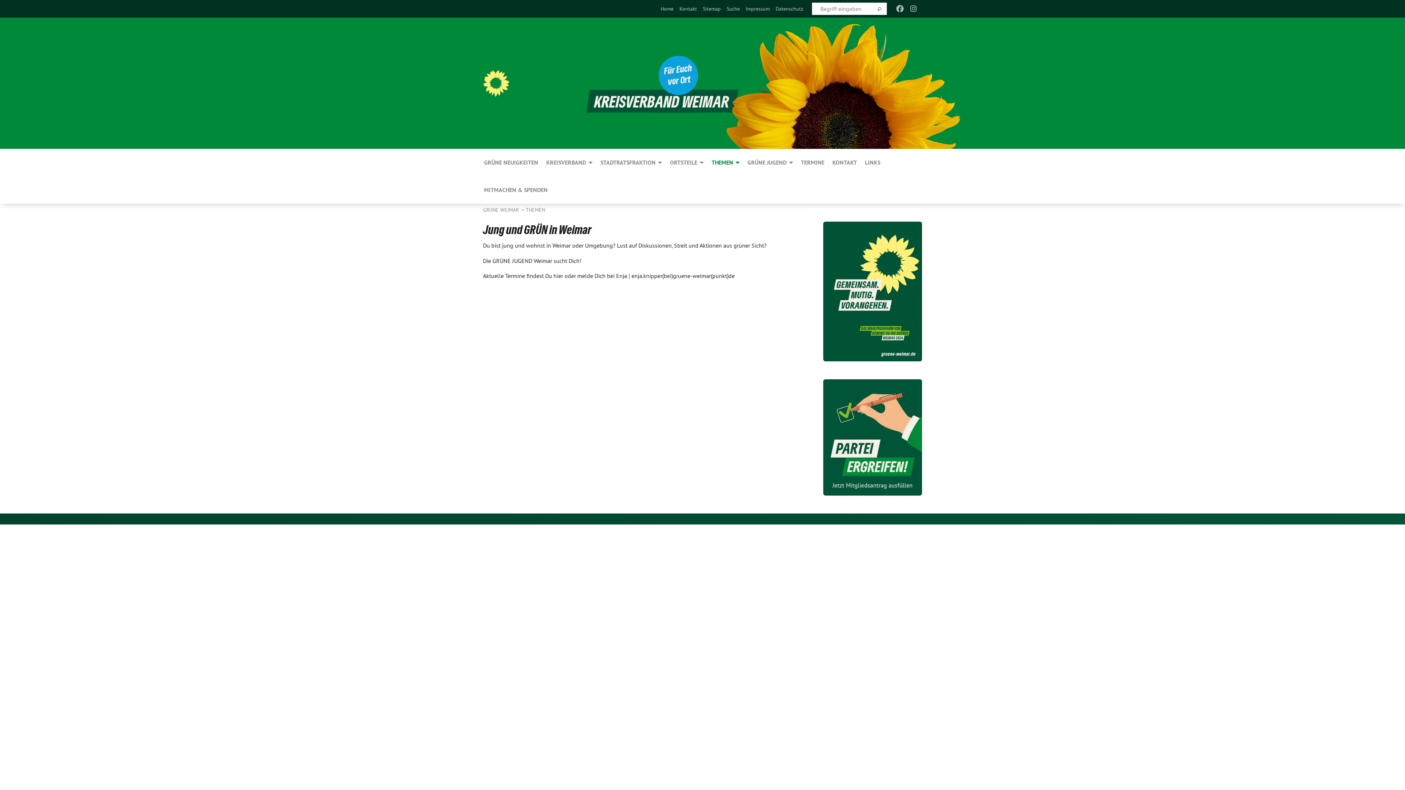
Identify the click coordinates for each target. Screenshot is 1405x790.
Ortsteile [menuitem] (683, 162)
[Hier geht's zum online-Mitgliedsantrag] (872, 437)
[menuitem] (667, 9)
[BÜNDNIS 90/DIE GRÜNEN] (496, 83)
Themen (535, 210)
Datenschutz (789, 8)
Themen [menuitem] (722, 162)
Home (667, 8)
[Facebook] (900, 9)
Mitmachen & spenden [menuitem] (516, 190)
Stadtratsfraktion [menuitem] (628, 162)
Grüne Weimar (501, 210)
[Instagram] (913, 9)
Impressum (758, 8)
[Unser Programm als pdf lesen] (872, 291)
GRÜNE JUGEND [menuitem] (767, 162)
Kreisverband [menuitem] (566, 162)
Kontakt (688, 8)
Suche (733, 8)
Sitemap (712, 8)
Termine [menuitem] (812, 162)
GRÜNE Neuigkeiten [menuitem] (511, 162)
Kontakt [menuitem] (844, 162)
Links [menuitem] (872, 162)
